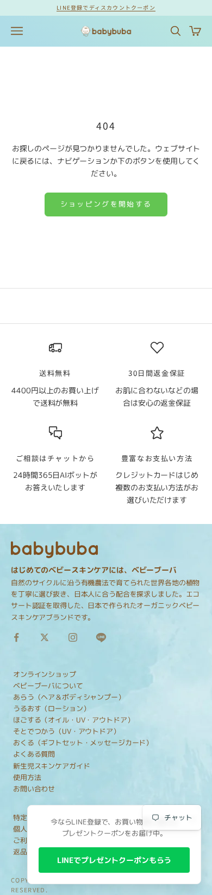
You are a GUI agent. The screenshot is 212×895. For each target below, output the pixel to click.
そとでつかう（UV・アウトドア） (66, 731)
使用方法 (27, 777)
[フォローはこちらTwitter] (44, 637)
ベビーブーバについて (48, 686)
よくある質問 (34, 754)
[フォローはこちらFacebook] (16, 637)
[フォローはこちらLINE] (101, 637)
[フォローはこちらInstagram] (72, 637)
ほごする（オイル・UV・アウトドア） (73, 720)
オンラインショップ (44, 674)
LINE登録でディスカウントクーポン (106, 7)
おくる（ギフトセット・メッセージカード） (83, 742)
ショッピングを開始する (106, 204)
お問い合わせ (34, 789)
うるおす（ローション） (51, 708)
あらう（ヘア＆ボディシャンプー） (69, 697)
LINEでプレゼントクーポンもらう (114, 860)
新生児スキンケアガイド (51, 766)
